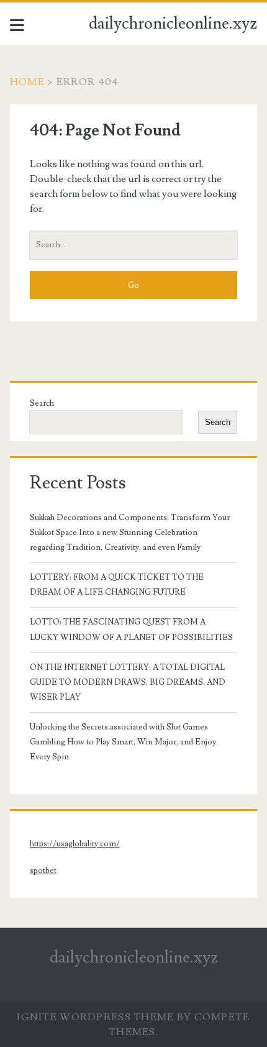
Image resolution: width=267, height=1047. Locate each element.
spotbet (43, 871)
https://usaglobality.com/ (75, 844)
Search (42, 403)
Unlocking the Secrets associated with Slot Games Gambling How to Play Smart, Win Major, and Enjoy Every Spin (123, 742)
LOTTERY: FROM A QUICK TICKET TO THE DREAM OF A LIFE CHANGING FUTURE (117, 584)
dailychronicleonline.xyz (173, 23)
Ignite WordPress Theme (95, 1017)
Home (27, 82)
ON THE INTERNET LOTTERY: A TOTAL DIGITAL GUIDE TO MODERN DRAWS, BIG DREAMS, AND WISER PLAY (127, 682)
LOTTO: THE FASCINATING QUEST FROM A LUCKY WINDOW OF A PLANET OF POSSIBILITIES (131, 629)
